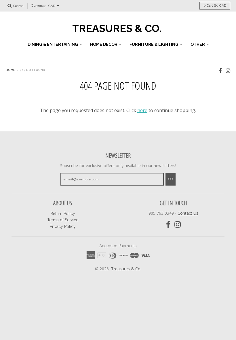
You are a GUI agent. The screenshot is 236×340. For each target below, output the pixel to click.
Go (170, 179)
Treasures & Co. (117, 28)
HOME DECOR (103, 44)
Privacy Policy (63, 226)
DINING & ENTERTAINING (53, 44)
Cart (214, 5)
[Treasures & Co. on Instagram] (228, 70)
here (142, 110)
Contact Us (188, 213)
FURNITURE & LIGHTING (154, 44)
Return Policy (62, 213)
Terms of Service (62, 220)
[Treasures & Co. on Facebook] (220, 70)
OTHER (198, 44)
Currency (38, 6)
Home (10, 69)
